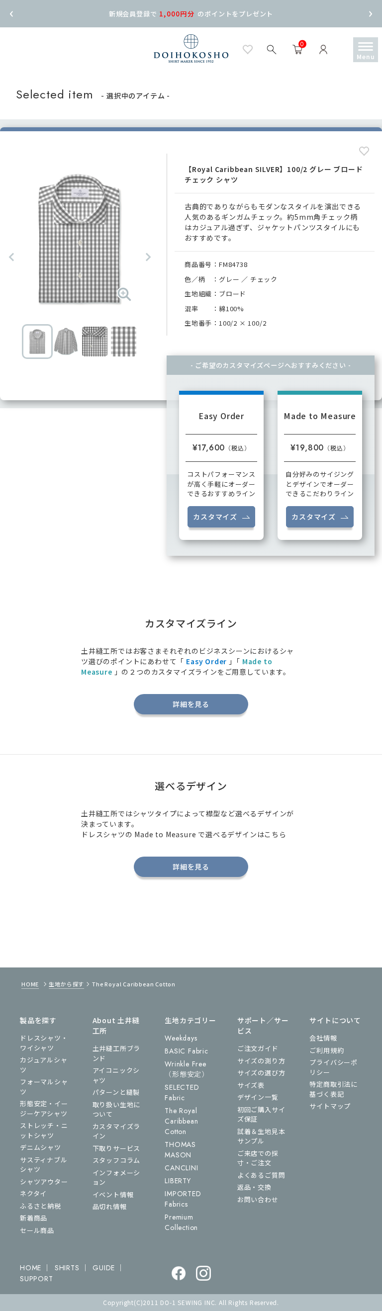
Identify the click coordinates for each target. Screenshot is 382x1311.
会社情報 (323, 1038)
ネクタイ (33, 1193)
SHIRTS (67, 1268)
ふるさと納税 (40, 1206)
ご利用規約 (326, 1050)
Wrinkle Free (187, 1069)
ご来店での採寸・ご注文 (258, 1158)
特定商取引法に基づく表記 (333, 1089)
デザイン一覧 (258, 1097)
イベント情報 (113, 1194)
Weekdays (181, 1038)
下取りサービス (117, 1148)
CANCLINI (181, 1168)
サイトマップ (330, 1106)
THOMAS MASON (180, 1149)
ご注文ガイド (258, 1048)
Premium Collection (181, 1222)
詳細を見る (191, 704)
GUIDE (104, 1268)
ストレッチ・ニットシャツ (44, 1130)
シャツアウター (44, 1181)
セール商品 (37, 1230)
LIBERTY (178, 1181)
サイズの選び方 (261, 1072)
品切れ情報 (110, 1206)
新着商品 (33, 1218)
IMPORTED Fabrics (183, 1199)
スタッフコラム (117, 1160)
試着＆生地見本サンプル (261, 1136)
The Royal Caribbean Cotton (181, 1121)
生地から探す (66, 984)
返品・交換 (254, 1187)
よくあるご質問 (261, 1175)
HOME (30, 984)
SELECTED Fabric (182, 1092)
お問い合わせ (258, 1199)
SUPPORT (36, 1279)
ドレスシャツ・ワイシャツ (44, 1042)
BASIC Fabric (186, 1051)
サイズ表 (251, 1085)
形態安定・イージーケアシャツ (44, 1108)
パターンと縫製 (116, 1092)
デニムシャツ (40, 1147)
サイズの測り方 (261, 1060)
